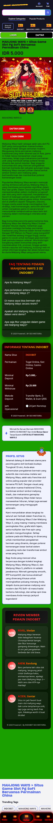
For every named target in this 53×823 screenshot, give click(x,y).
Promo (4, 820)
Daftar (26, 820)
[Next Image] (50, 84)
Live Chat (48, 820)
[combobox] (23, 12)
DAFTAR (40, 35)
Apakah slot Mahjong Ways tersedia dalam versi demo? (25, 313)
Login (15, 820)
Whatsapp (38, 820)
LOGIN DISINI (17, 136)
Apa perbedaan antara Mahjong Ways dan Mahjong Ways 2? (26, 291)
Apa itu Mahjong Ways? (18, 282)
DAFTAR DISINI (16, 128)
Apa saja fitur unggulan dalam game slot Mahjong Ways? (25, 323)
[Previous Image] (2, 84)
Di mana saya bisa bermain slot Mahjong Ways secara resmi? (22, 302)
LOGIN (13, 35)
